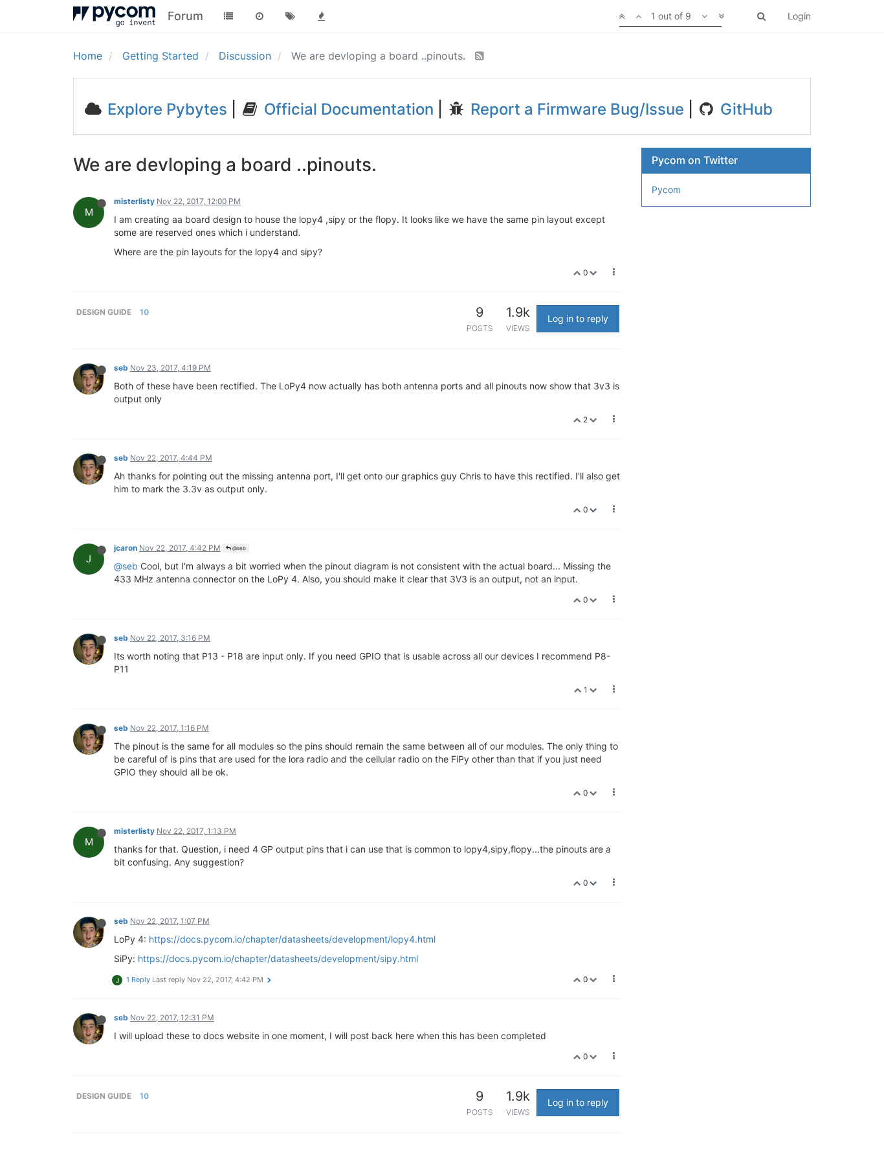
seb (121, 368)
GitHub (744, 109)
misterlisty (134, 201)
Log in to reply (577, 318)
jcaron (125, 548)
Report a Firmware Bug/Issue (575, 109)
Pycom (666, 189)
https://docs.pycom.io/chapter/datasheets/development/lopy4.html (292, 939)
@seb (238, 548)
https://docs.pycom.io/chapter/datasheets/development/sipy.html (278, 958)
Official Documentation (347, 109)
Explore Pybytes (165, 109)
